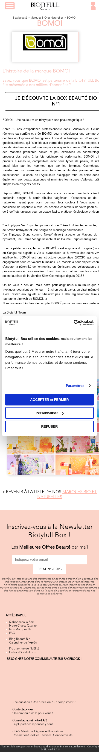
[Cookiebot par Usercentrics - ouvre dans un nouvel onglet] (73, 323)
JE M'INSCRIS (50, 569)
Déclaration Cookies (25, 735)
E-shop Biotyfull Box (22, 652)
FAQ (12, 633)
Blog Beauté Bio (19, 639)
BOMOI (71, 18)
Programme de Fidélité (24, 648)
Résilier (46, 735)
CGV (15, 731)
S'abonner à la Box (21, 622)
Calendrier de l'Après (23, 642)
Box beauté (20, 18)
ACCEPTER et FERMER (49, 400)
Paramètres (75, 386)
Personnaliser (47, 413)
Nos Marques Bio (20, 629)
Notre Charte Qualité (23, 625)
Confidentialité (63, 735)
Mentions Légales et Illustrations (42, 731)
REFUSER (49, 426)
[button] (10, 6)
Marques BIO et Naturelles (46, 18)
